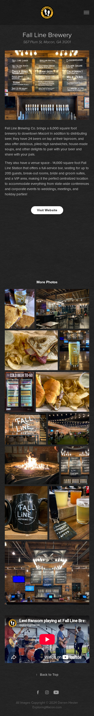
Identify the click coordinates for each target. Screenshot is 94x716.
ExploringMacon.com (47, 707)
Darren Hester (68, 702)
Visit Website (47, 210)
